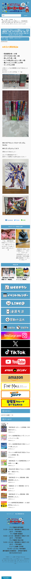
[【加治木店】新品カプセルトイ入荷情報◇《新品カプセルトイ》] (4, 471)
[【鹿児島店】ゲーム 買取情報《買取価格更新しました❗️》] (4, 496)
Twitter (17, 220)
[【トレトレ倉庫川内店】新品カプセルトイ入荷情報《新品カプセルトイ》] (4, 454)
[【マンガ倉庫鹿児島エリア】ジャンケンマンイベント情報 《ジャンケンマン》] (4, 437)
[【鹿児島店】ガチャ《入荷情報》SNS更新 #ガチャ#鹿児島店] (4, 429)
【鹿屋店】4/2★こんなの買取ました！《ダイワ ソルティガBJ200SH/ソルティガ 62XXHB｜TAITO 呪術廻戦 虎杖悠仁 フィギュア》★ (22, 254)
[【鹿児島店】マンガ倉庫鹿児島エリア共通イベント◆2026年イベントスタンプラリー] (4, 462)
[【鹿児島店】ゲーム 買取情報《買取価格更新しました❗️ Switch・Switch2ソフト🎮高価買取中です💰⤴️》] (4, 479)
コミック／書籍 (5, 39)
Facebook (10, 220)
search (25, 15)
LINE (24, 220)
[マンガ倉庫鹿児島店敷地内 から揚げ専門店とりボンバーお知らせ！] (4, 504)
